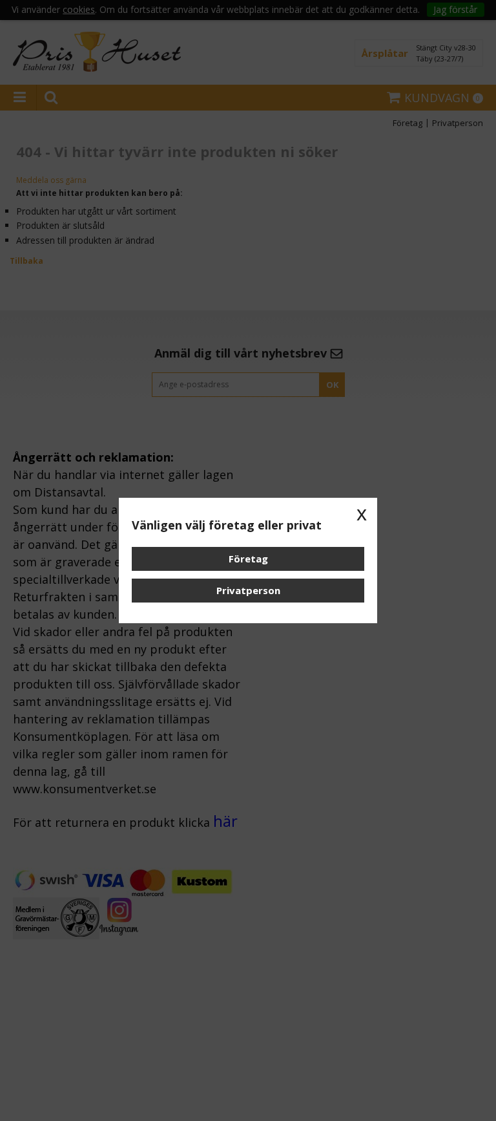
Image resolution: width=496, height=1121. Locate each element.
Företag (248, 558)
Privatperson (248, 590)
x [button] (361, 513)
